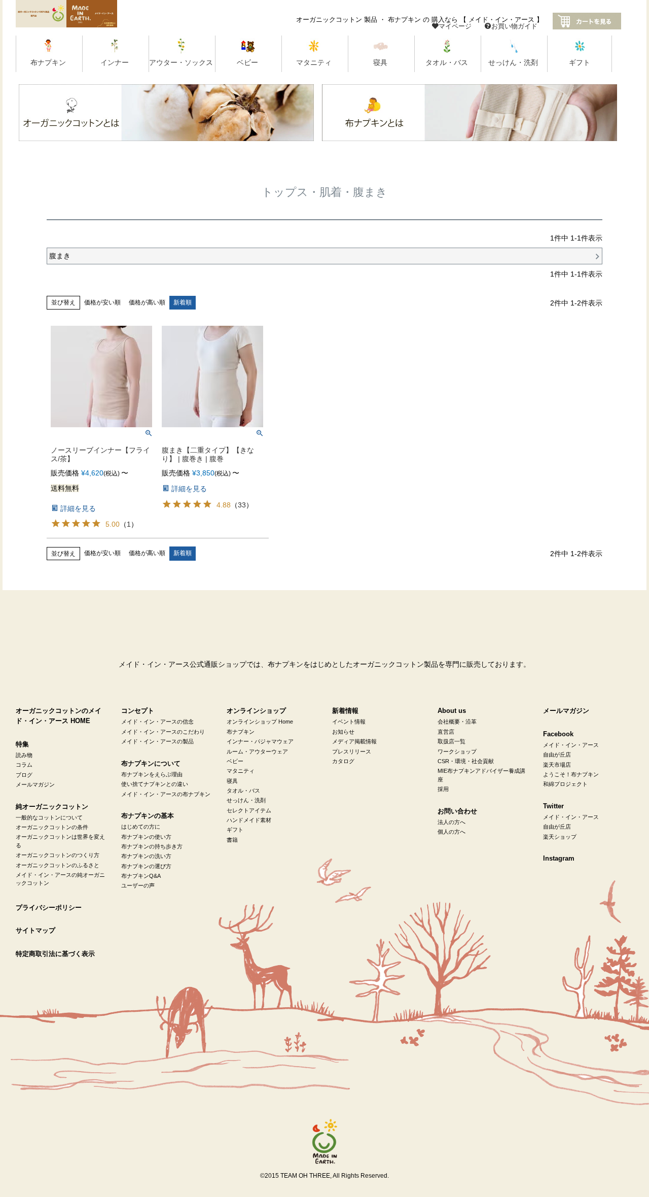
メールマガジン (35, 784)
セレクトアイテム (249, 810)
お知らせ (343, 732)
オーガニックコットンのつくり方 (57, 855)
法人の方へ (451, 822)
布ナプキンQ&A (141, 876)
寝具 (232, 781)
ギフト (235, 830)
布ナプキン (241, 732)
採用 (443, 789)
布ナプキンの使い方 (146, 837)
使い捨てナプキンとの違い (154, 784)
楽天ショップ (559, 837)
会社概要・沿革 (457, 722)
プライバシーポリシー (49, 907)
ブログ (24, 775)
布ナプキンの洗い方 (146, 856)
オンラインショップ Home (260, 722)
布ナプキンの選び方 (146, 866)
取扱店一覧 (451, 741)
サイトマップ (35, 930)
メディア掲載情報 (354, 741)
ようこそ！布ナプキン (571, 774)
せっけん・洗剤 (246, 800)
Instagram (558, 858)
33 (242, 505)
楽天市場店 (557, 765)
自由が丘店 (557, 754)
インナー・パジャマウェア (260, 741)
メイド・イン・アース (571, 745)
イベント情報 (349, 722)
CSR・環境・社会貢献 (466, 761)
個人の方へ (451, 832)
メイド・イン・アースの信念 (157, 722)
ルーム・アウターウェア (257, 751)
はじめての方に (140, 827)
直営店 (446, 732)
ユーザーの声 (138, 885)
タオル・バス (243, 791)
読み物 (24, 755)
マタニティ (241, 771)
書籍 (232, 840)
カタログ (343, 761)
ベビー (235, 761)
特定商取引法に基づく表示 (55, 953)
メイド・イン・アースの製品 (157, 741)
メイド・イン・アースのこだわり (163, 732)
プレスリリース (351, 751)
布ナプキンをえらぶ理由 (152, 774)
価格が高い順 (147, 302)
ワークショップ (457, 751)
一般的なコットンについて (49, 817)
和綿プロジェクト (565, 784)
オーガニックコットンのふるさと (57, 865)
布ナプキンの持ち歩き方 (152, 846)
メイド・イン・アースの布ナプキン (165, 794)
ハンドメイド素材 (249, 820)
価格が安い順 (102, 302)
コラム (24, 765)
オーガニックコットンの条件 (52, 827)
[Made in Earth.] (324, 1142)
